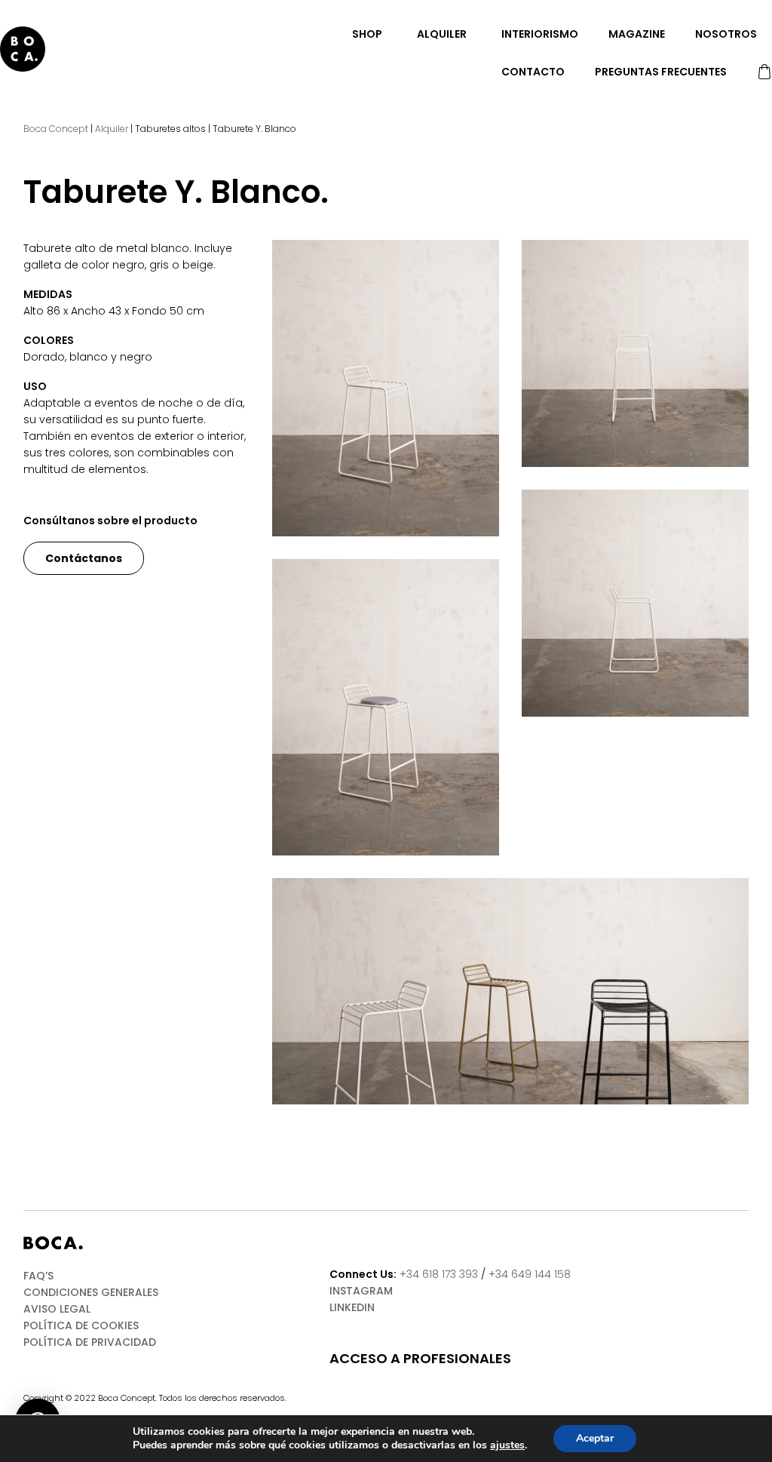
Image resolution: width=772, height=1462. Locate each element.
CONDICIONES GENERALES (90, 1292)
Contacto (533, 71)
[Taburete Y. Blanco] (385, 388)
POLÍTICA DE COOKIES (81, 1325)
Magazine (636, 33)
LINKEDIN (352, 1307)
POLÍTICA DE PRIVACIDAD (89, 1342)
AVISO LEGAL (56, 1308)
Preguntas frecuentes (661, 71)
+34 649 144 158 (530, 1274)
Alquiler (442, 33)
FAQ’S (38, 1275)
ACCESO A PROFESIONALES (420, 1358)
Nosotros (726, 33)
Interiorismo (539, 33)
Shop (367, 33)
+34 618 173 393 (439, 1274)
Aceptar (595, 1438)
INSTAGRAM (361, 1290)
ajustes (507, 1445)
